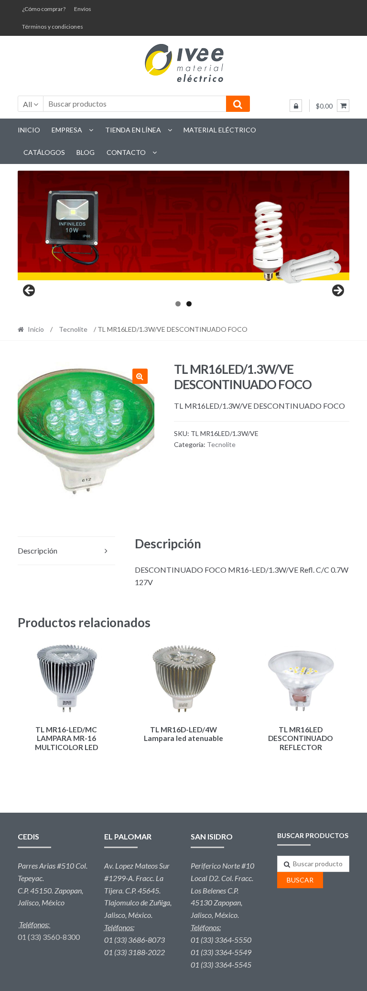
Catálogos (44, 152)
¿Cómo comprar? (43, 8)
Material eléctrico (220, 130)
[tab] (66, 551)
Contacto (126, 152)
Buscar (300, 880)
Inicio (29, 130)
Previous (29, 291)
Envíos (82, 8)
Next (337, 291)
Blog (85, 152)
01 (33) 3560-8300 (49, 936)
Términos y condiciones (52, 26)
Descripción (37, 550)
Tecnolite (73, 329)
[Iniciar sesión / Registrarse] (296, 105)
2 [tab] (189, 303)
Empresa (67, 130)
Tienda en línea (133, 130)
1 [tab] (178, 303)
